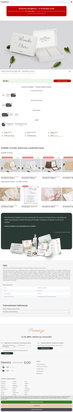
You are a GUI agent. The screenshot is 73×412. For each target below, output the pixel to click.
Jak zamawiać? (39, 371)
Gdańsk (26, 383)
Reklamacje (39, 373)
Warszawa (3, 381)
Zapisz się (7, 353)
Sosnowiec (27, 389)
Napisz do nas (51, 217)
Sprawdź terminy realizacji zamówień (37, 13)
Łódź (26, 381)
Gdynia (26, 387)
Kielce (14, 390)
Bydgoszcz (15, 385)
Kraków (14, 381)
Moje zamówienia (40, 364)
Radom (14, 389)
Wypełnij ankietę (45, 348)
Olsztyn (2, 392)
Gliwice (14, 394)
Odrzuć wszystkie (36, 409)
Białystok (3, 387)
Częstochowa (4, 389)
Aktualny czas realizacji (41, 366)
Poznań (14, 383)
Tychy (26, 392)
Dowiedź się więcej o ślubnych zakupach (62, 232)
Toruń (2, 390)
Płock (26, 394)
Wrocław (3, 383)
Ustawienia (36, 405)
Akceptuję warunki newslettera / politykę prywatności (15, 350)
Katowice (15, 387)
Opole (2, 394)
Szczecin (3, 385)
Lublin (26, 385)
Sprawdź (2, 364)
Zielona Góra (16, 392)
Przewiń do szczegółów (28, 86)
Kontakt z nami (39, 368)
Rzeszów (27, 390)
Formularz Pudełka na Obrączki (43, 86)
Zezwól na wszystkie (36, 402)
